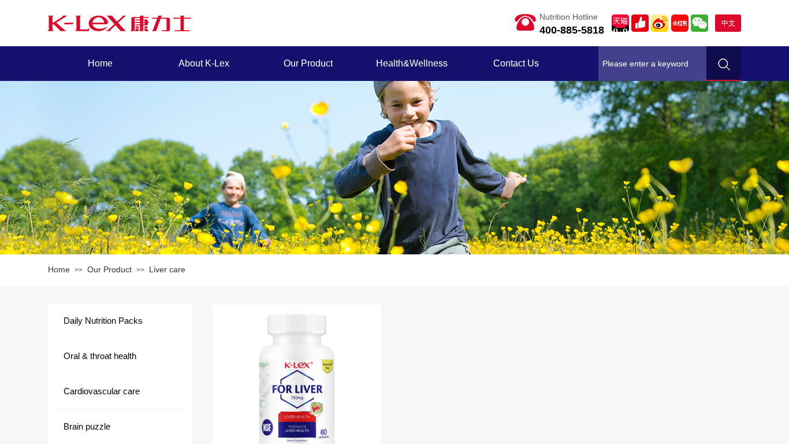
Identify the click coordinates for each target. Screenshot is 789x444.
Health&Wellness (412, 63)
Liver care (167, 269)
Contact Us (516, 63)
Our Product (308, 63)
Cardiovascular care (102, 391)
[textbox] (652, 64)
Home (100, 63)
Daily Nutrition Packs (103, 320)
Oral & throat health (100, 356)
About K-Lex (203, 63)
